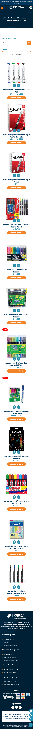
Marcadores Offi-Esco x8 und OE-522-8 (16, 502)
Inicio (5, 18)
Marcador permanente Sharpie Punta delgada (16, 136)
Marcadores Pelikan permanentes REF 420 (16, 592)
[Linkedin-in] (20, 707)
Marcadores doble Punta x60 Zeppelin (16, 316)
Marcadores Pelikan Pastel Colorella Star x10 (16, 547)
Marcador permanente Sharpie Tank (16, 181)
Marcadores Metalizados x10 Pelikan (16, 457)
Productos (12, 18)
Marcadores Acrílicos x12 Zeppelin (16, 271)
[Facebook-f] (12, 707)
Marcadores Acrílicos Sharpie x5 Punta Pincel (16, 226)
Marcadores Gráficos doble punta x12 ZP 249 (17, 364)
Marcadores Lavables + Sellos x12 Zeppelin (16, 412)
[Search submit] (29, 43)
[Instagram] (16, 707)
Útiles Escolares (22, 18)
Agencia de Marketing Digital (19, 725)
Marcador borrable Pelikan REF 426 (16, 91)
